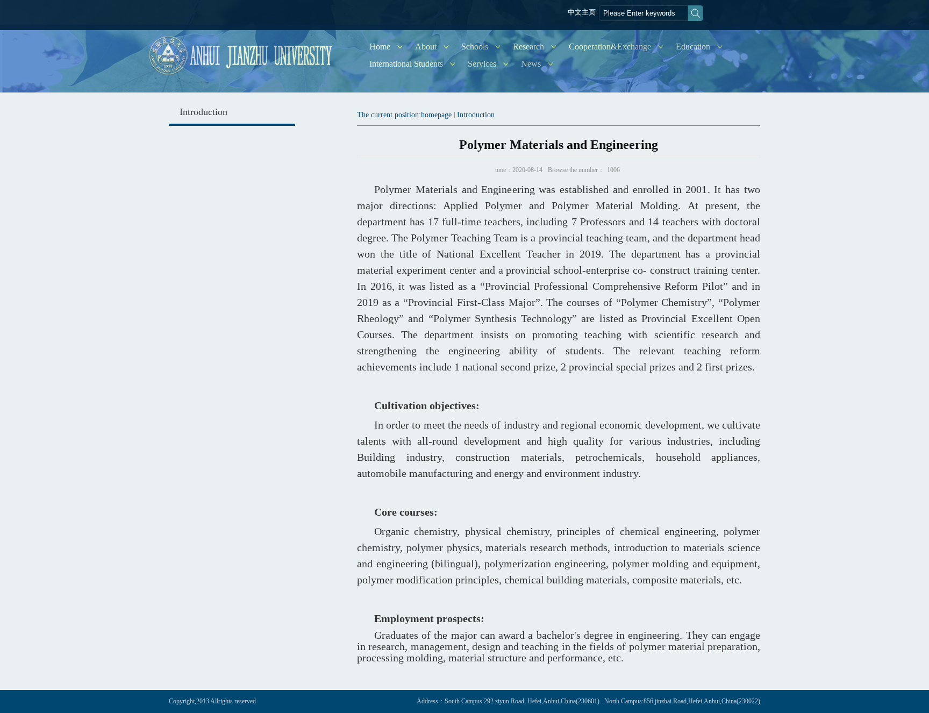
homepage (436, 115)
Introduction (476, 115)
